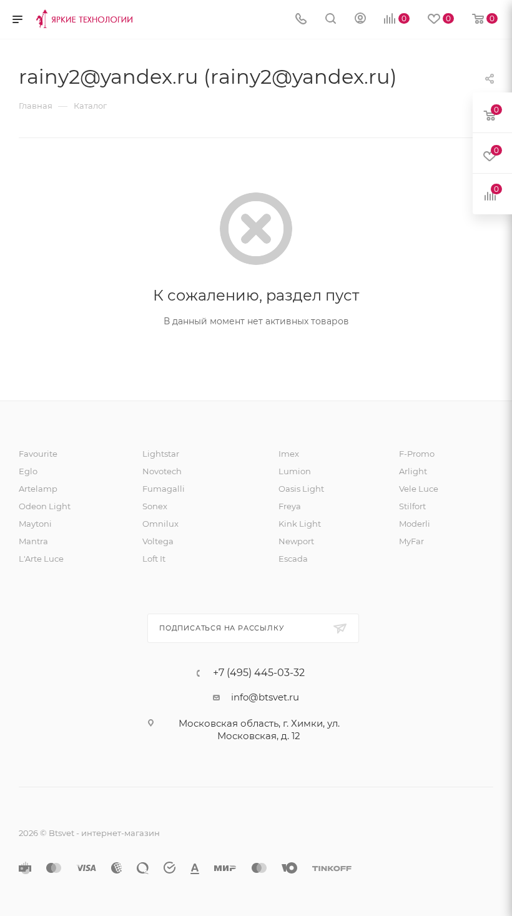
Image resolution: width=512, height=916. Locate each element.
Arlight (413, 471)
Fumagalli (163, 489)
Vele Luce (418, 489)
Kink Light (299, 524)
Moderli (414, 524)
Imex (288, 454)
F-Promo (417, 454)
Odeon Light (45, 506)
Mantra (33, 541)
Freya (289, 506)
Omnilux (160, 524)
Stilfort (412, 506)
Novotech (162, 471)
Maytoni (35, 524)
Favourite (38, 454)
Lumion (294, 471)
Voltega (158, 541)
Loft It (153, 559)
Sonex (154, 506)
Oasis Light (301, 489)
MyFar (411, 541)
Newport (296, 541)
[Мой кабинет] (360, 20)
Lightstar (160, 454)
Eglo (28, 471)
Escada (293, 559)
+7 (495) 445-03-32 (259, 673)
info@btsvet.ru (265, 697)
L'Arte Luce (41, 559)
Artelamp (38, 489)
